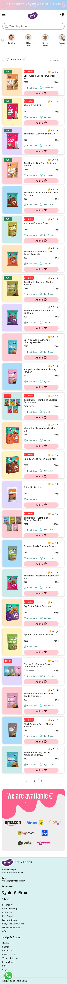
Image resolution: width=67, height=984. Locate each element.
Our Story (6, 943)
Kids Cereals (8, 916)
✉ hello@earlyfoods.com (13, 880)
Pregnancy (7, 904)
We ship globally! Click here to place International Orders (33, 4)
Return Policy (8, 962)
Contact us (7, 950)
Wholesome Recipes (12, 927)
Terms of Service (10, 958)
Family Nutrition (9, 920)
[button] (61, 16)
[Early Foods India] (32, 14)
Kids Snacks (8, 912)
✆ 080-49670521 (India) (12, 872)
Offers (5, 931)
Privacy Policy (8, 954)
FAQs (4, 969)
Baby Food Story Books (13, 923)
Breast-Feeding (9, 908)
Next (63, 40)
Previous (2, 40)
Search (5, 946)
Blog (4, 965)
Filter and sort (18, 59)
